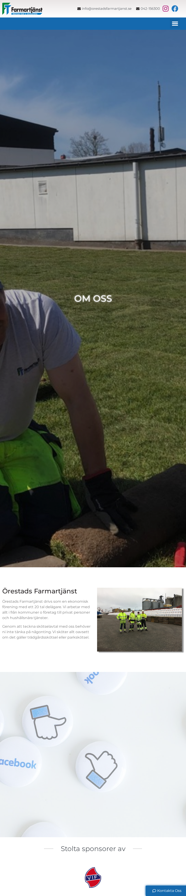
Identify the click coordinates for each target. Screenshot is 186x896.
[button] (175, 24)
